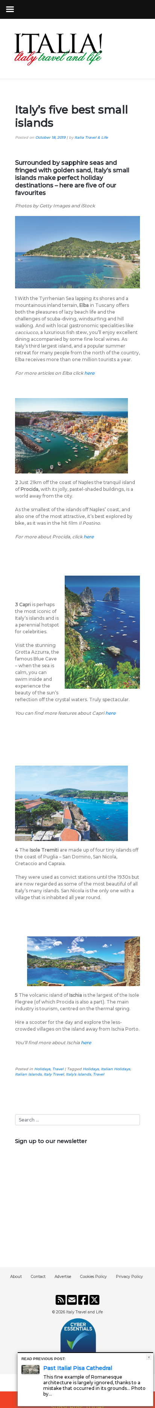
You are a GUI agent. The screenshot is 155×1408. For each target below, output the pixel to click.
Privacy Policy (129, 1276)
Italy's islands (78, 1074)
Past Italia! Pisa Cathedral (77, 1368)
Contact (38, 1276)
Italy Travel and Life (84, 1312)
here (89, 373)
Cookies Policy (93, 1276)
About (16, 1276)
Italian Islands (28, 1074)
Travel (58, 1069)
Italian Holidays (115, 1069)
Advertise (63, 1276)
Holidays (42, 1069)
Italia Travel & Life (91, 137)
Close (148, 1357)
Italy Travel (54, 1074)
